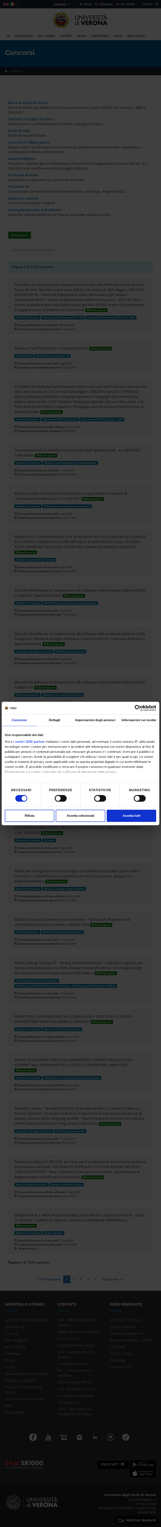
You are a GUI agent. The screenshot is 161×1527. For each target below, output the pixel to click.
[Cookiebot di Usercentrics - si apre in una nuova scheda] (137, 708)
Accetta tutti (131, 816)
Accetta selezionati (80, 816)
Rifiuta (29, 816)
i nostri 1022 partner (29, 741)
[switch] (61, 798)
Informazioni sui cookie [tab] (139, 720)
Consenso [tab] (19, 720)
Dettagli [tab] (54, 720)
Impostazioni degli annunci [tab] (95, 720)
